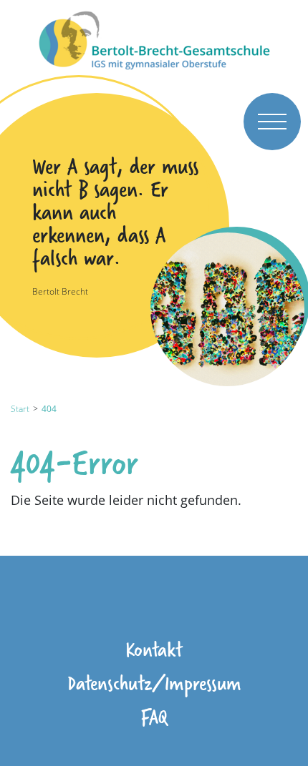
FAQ (154, 716)
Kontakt (154, 649)
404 (49, 409)
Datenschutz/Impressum (154, 682)
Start (20, 409)
